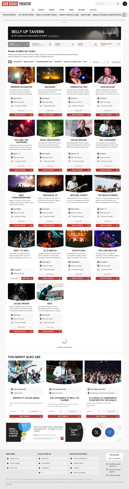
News (71, 10)
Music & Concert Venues (46, 15)
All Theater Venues (26, 15)
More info (21, 111)
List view (115, 62)
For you (93, 10)
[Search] (118, 4)
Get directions (53, 36)
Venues (52, 10)
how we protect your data (47, 435)
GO (63, 438)
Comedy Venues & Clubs (69, 15)
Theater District (9, 15)
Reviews (81, 10)
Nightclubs (85, 15)
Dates (61, 10)
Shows (41, 10)
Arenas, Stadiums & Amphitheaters (107, 15)
